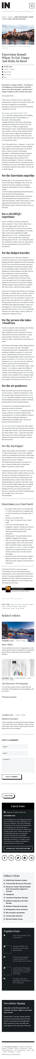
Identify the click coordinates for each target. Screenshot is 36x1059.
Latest (6, 69)
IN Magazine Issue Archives (17, 909)
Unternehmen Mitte (22, 359)
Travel (10, 17)
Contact (18, 1052)
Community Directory (7, 1050)
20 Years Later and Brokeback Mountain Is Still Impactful (22, 981)
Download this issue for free (18, 848)
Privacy (16, 1048)
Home (4, 17)
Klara (9, 368)
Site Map (11, 1048)
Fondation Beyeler (13, 411)
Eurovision (18, 604)
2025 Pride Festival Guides (16, 880)
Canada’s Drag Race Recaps (17, 898)
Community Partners (14, 916)
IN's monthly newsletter (15, 913)
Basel (12, 604)
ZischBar (15, 235)
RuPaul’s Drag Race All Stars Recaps (17, 902)
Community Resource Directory (18, 883)
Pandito (11, 361)
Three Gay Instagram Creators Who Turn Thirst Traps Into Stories (22, 959)
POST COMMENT (12, 777)
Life (3, 680)
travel (13, 608)
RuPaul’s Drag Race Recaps (16, 906)
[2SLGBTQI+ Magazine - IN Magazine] (6, 5)
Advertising (11, 1052)
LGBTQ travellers (12, 606)
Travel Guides (20, 608)
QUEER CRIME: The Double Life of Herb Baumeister (20, 948)
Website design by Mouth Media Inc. (11, 1054)
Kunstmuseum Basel (9, 426)
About (5, 1052)
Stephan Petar (7, 72)
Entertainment (20, 678)
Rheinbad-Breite (21, 309)
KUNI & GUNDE (28, 373)
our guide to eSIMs (21, 547)
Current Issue (23, 1048)
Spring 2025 (22, 606)
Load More (8, 796)
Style (7, 680)
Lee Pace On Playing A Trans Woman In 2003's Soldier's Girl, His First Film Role (22, 971)
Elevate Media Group (14, 919)
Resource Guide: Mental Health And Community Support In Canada (18, 889)
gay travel (26, 604)
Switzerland (6, 608)
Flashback (10, 894)
